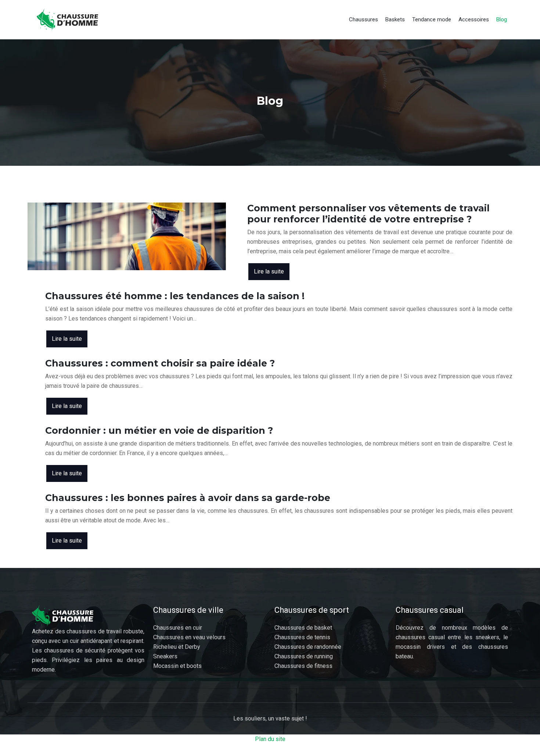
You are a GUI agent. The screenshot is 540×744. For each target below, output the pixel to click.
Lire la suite (269, 271)
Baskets (395, 19)
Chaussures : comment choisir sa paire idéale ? (160, 363)
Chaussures (363, 19)
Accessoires (473, 19)
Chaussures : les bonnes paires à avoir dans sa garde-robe (187, 497)
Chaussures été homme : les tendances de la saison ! (175, 295)
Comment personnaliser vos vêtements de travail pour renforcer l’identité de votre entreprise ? (368, 214)
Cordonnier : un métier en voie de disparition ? (159, 430)
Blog (501, 19)
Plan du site (270, 739)
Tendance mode (431, 19)
